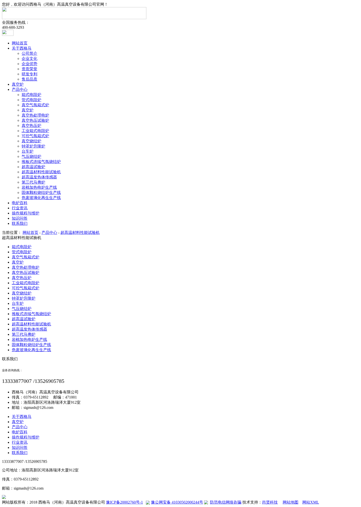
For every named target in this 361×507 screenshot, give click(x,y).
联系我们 (20, 223)
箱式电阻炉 (31, 95)
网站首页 (20, 43)
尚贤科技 (270, 502)
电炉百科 (20, 203)
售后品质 (29, 79)
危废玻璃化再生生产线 (41, 198)
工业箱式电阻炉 (35, 131)
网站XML (310, 502)
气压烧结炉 (31, 156)
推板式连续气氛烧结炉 (41, 162)
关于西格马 (21, 48)
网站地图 (290, 502)
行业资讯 (20, 208)
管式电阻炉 (31, 100)
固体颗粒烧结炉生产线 (41, 192)
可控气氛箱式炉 (35, 136)
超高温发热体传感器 (39, 177)
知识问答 (20, 218)
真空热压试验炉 (35, 120)
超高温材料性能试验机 (41, 172)
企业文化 (29, 58)
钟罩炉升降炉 (33, 146)
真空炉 (18, 84)
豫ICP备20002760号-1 (124, 502)
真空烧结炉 (31, 141)
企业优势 (29, 64)
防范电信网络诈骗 (225, 502)
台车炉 (27, 151)
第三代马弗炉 (33, 182)
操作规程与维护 (25, 213)
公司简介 (29, 53)
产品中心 (20, 89)
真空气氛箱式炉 (35, 105)
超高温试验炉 (33, 167)
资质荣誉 (29, 69)
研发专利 (29, 74)
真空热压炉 (31, 125)
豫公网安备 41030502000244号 (177, 502)
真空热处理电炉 (35, 115)
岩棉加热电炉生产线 (39, 187)
